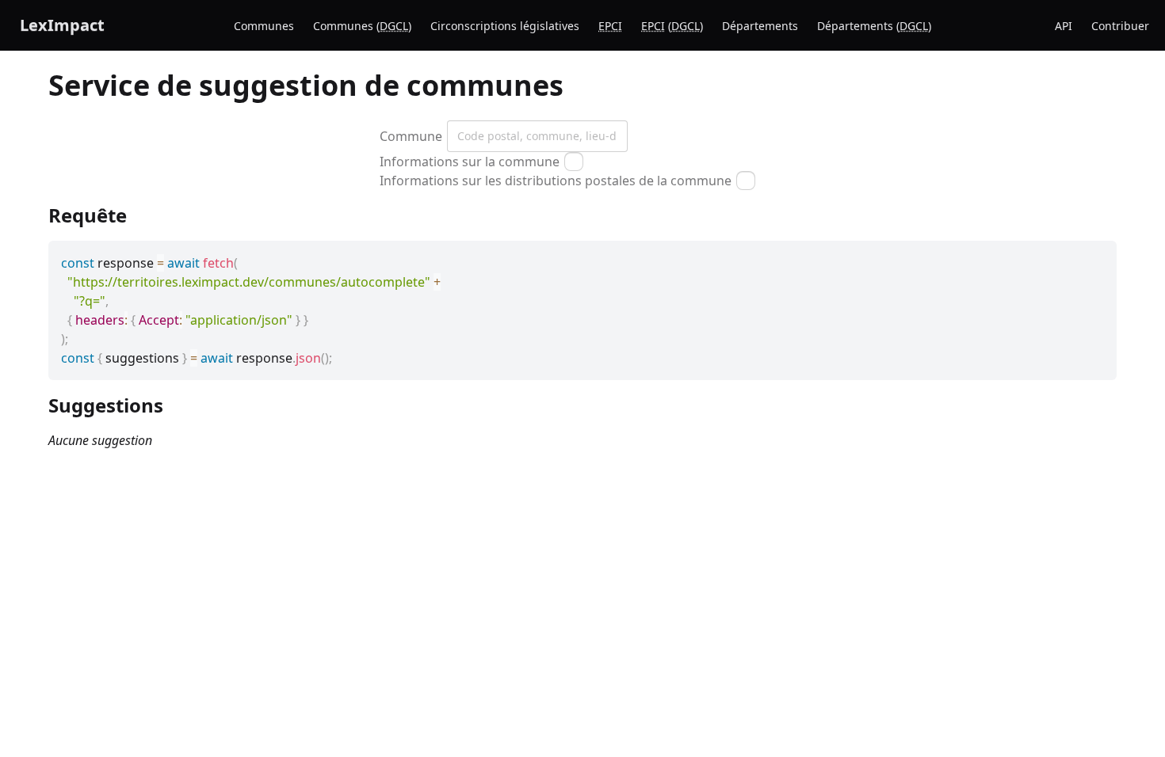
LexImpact (62, 25)
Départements (760, 25)
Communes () (362, 25)
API (1063, 25)
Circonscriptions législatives (504, 25)
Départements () (874, 25)
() (672, 25)
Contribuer (1120, 25)
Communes (264, 25)
